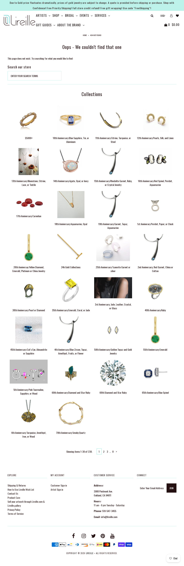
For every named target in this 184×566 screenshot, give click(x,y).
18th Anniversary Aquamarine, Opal (71, 224)
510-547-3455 (109, 511)
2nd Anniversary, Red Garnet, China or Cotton (155, 269)
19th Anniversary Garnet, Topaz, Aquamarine (113, 226)
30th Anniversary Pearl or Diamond (28, 310)
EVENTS (84, 15)
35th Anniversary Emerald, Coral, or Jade (71, 310)
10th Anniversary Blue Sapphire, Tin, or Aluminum (71, 140)
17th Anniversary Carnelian (28, 216)
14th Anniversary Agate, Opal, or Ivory (70, 181)
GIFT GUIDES (44, 25)
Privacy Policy (14, 509)
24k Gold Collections (70, 267)
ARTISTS (41, 15)
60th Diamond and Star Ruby (113, 392)
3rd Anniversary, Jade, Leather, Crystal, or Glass (113, 306)
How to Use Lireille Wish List (21, 489)
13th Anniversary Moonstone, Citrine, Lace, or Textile (29, 183)
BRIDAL (69, 15)
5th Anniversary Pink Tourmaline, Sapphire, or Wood (28, 391)
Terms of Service (16, 513)
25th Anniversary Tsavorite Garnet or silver (113, 269)
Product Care (14, 497)
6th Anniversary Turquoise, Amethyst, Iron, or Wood (28, 434)
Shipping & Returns (17, 485)
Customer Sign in (59, 485)
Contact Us (13, 493)
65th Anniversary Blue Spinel (155, 392)
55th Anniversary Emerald (155, 349)
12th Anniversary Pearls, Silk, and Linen (155, 138)
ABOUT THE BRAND (69, 25)
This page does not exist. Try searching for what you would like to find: (40, 58)
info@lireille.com (109, 517)
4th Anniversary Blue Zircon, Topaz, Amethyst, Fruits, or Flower (70, 351)
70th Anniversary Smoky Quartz (71, 432)
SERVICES (100, 15)
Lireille (89, 553)
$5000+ (29, 138)
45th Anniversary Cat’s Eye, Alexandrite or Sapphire (28, 351)
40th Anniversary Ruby (155, 310)
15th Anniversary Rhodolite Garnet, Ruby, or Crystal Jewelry (113, 183)
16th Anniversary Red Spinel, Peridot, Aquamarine (155, 183)
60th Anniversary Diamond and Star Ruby (71, 392)
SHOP (55, 15)
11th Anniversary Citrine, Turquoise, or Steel (113, 140)
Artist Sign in (57, 489)
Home (85, 35)
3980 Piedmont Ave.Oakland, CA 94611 (103, 493)
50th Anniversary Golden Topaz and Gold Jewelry (113, 351)
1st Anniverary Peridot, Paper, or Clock (155, 224)
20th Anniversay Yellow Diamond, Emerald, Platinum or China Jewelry (28, 269)
